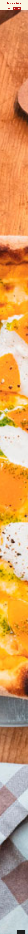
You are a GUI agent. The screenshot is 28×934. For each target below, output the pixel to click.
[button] (3, 476)
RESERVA (17, 8)
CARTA (9, 8)
